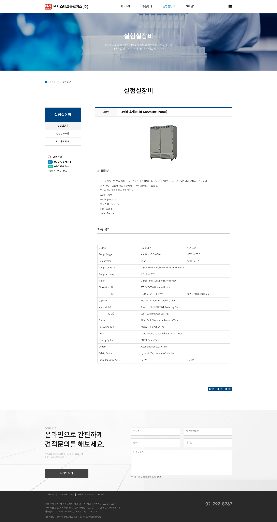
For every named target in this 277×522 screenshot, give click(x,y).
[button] (212, 389)
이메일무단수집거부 (85, 494)
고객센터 (190, 6)
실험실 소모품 (62, 133)
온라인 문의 (66, 473)
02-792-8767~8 (62, 161)
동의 (145, 477)
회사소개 (125, 6)
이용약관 (50, 494)
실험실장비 (169, 6)
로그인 (101, 494)
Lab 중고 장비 (63, 141)
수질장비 (147, 6)
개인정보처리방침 (66, 494)
